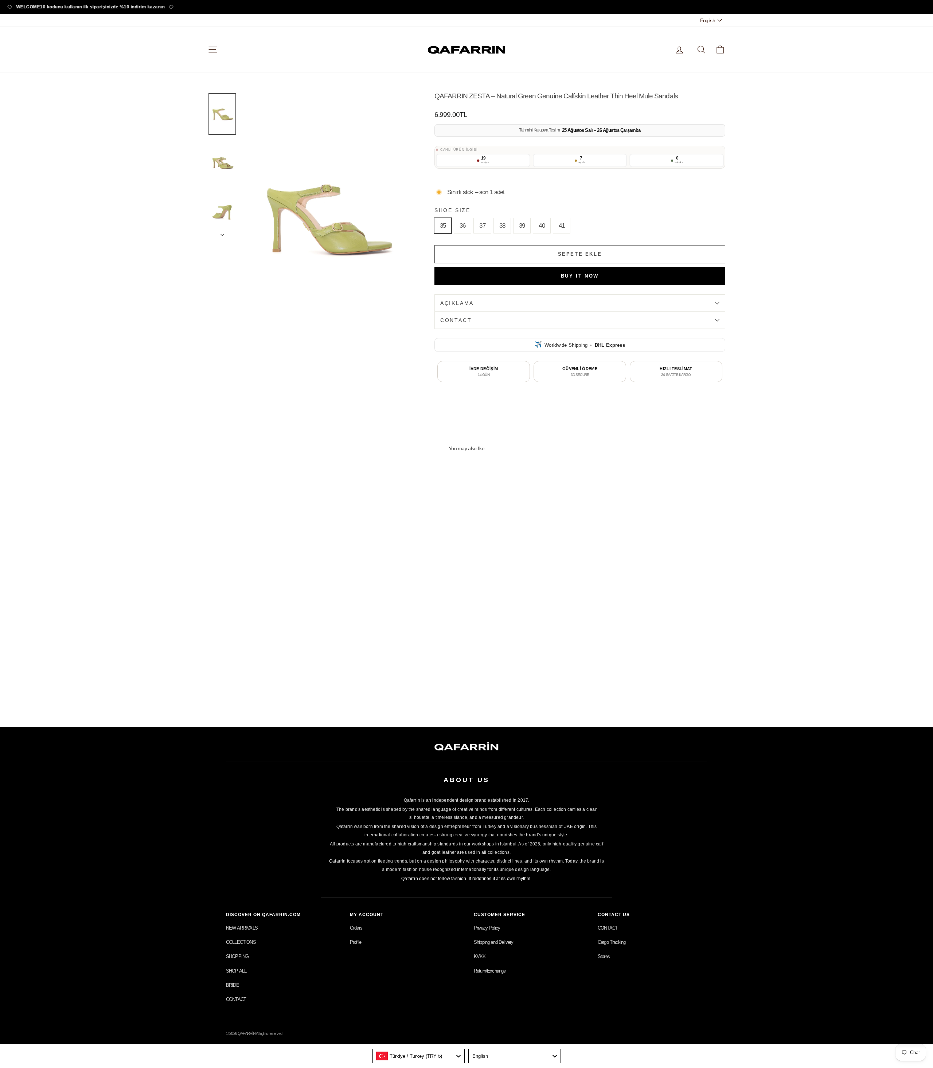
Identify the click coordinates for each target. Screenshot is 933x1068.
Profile (355, 942)
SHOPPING (237, 956)
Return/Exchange (489, 971)
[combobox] (418, 1056)
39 (522, 225)
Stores (604, 956)
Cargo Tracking (611, 942)
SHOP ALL (236, 971)
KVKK (480, 956)
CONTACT (456, 320)
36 (462, 225)
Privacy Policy (487, 928)
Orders (356, 928)
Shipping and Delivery (493, 942)
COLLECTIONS (241, 942)
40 (541, 225)
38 (502, 225)
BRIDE (232, 985)
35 (443, 225)
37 (482, 225)
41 (562, 225)
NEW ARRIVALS (242, 928)
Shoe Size (452, 210)
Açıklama (457, 303)
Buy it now (580, 276)
